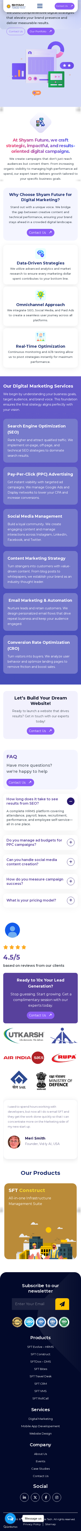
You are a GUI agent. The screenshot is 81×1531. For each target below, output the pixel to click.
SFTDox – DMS (40, 1361)
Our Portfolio (38, 31)
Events (40, 1461)
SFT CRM (40, 1383)
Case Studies (40, 1468)
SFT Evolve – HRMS (40, 1346)
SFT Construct (40, 1354)
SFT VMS (40, 1391)
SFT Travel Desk (41, 1376)
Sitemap (50, 1524)
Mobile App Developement (40, 1426)
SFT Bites (40, 1369)
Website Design (40, 1433)
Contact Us (62, 6)
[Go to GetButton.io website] (10, 1526)
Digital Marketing (41, 1418)
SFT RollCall (40, 1398)
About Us (40, 1454)
